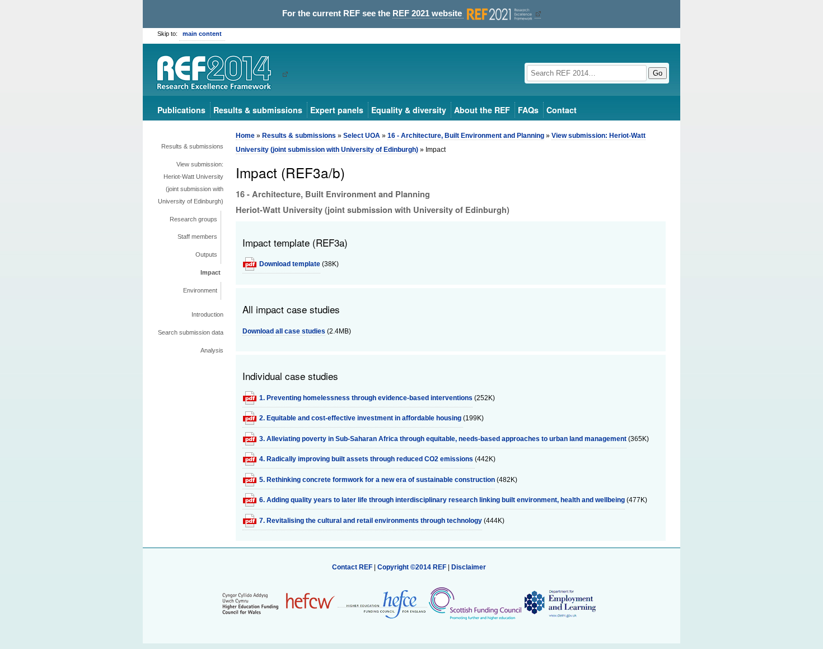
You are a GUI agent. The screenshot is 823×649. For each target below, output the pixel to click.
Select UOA (361, 136)
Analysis (211, 350)
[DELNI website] (559, 603)
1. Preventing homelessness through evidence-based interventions (366, 398)
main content (202, 33)
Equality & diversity (408, 109)
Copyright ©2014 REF (412, 567)
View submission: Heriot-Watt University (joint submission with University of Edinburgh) (190, 183)
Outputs (206, 254)
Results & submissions (257, 109)
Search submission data (190, 332)
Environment (200, 290)
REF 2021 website (428, 13)
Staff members (197, 236)
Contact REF (352, 567)
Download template (289, 264)
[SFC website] (474, 603)
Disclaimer (468, 567)
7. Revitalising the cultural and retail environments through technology (370, 521)
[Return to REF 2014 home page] (218, 74)
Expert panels (336, 109)
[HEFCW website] (278, 603)
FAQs (528, 109)
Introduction (207, 314)
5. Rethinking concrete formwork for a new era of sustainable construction (377, 480)
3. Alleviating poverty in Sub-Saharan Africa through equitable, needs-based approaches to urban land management (442, 439)
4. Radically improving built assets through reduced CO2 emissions (367, 459)
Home (245, 136)
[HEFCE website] (382, 603)
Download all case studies (283, 331)
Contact (561, 109)
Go (657, 73)
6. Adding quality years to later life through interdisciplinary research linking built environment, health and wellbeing (442, 500)
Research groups (193, 219)
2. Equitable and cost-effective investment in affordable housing (361, 418)
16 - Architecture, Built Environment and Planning (465, 136)
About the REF (482, 109)
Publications (181, 109)
